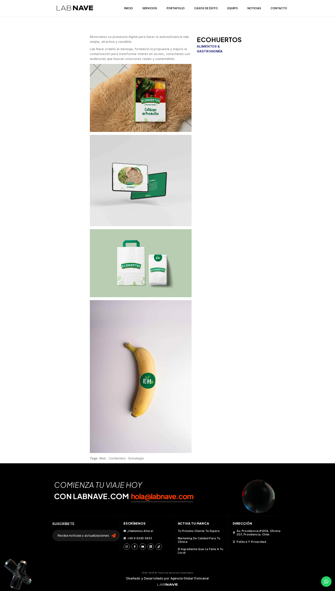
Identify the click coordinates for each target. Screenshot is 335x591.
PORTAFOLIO (176, 8)
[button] (326, 581)
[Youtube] (143, 546)
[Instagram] (127, 546)
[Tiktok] (159, 546)
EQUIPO (232, 8)
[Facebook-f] (135, 546)
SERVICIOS (149, 8)
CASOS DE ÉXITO (206, 8)
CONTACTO (279, 8)
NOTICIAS (254, 8)
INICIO (128, 8)
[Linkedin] (151, 546)
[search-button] (113, 535)
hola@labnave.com (162, 496)
